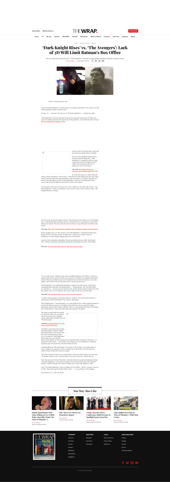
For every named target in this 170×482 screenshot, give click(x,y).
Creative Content (85, 43)
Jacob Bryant (64, 418)
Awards (56, 36)
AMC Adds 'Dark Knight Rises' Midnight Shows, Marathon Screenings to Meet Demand (73, 229)
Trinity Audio (58, 101)
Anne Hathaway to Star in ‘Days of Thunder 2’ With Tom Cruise (126, 414)
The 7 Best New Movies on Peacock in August (69, 413)
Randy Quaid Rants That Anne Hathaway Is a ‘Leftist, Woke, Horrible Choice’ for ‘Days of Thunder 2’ (43, 416)
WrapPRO (65, 36)
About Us (70, 438)
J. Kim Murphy (36, 422)
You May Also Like (85, 391)
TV (43, 36)
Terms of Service (109, 438)
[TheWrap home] (85, 31)
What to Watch (96, 36)
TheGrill (74, 36)
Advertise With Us (127, 450)
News (37, 36)
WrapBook (71, 457)
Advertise (71, 441)
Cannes (124, 438)
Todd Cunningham (70, 61)
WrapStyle (84, 36)
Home (75, 43)
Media (133, 36)
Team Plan (89, 441)
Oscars (124, 447)
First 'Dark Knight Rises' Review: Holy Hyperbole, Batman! (65, 294)
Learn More (89, 444)
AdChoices (107, 444)
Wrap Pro (89, 434)
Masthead (71, 450)
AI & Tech (116, 36)
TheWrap (71, 434)
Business (125, 36)
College (124, 441)
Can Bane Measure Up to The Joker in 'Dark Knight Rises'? (53, 324)
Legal (106, 434)
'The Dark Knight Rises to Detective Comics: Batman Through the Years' (85, 170)
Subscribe (133, 31)
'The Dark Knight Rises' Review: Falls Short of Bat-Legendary (65, 246)
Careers (70, 447)
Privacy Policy (108, 441)
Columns (107, 36)
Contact (70, 444)
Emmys (124, 444)
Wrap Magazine (127, 434)
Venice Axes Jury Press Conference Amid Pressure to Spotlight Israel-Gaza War (98, 414)
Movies (48, 36)
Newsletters (49, 31)
